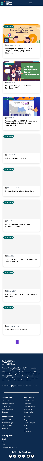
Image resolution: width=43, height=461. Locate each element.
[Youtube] (19, 456)
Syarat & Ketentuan (18, 386)
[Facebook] (28, 456)
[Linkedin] (32, 456)
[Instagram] (10, 456)
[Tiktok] (23, 456)
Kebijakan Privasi (31, 386)
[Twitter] (14, 456)
